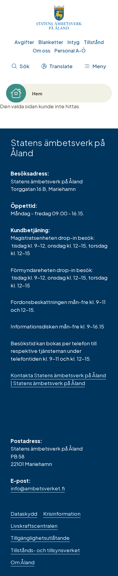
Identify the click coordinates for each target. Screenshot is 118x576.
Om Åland (22, 562)
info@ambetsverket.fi (38, 488)
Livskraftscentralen (34, 525)
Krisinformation (61, 513)
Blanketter (50, 42)
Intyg (73, 42)
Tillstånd (94, 42)
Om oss (41, 50)
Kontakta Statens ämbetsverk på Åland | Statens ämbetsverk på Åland (58, 379)
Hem (37, 93)
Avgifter (24, 42)
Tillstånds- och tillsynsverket (45, 550)
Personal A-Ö (70, 50)
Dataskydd (24, 513)
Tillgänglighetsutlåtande (40, 537)
